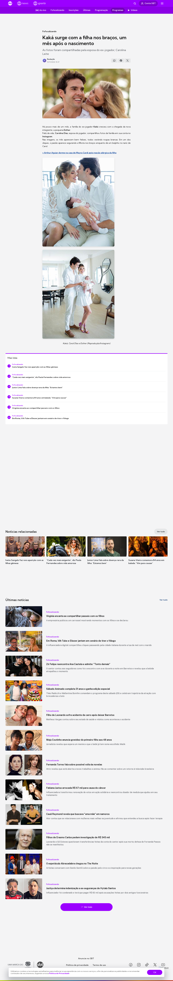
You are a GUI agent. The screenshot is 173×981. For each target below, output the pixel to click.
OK (154, 972)
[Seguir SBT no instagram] (139, 965)
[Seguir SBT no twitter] (155, 965)
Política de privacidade (77, 965)
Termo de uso (99, 965)
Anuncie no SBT (86, 958)
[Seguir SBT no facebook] (131, 965)
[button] (25, 554)
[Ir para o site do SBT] (40, 965)
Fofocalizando (49, 31)
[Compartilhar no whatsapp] (114, 61)
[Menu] (162, 3)
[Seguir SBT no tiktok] (147, 965)
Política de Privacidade (59, 973)
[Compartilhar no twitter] (127, 61)
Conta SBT (150, 3)
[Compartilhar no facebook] (121, 61)
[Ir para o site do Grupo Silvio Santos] (21, 965)
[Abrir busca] (134, 3)
